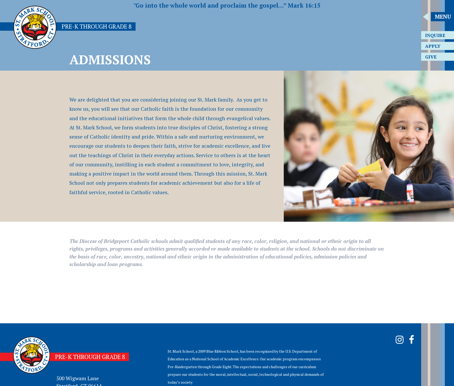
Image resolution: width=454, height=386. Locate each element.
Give (431, 57)
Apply (432, 46)
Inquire (435, 35)
